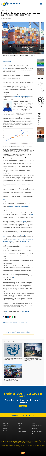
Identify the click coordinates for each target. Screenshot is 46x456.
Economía (10, 322)
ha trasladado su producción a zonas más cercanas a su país (19, 218)
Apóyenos (5, 428)
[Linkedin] (32, 415)
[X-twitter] (23, 415)
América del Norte (35, 426)
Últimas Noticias (24, 322)
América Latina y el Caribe (37, 425)
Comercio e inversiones (10, 325)
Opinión (19, 322)
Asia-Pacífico (35, 428)
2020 (14, 277)
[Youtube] (29, 415)
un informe (22, 104)
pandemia (5, 286)
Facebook (19, 428)
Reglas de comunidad (22, 431)
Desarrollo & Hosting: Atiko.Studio (23, 450)
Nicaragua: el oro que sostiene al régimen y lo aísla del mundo (40, 118)
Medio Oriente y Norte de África (37, 432)
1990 (4, 199)
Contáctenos (5, 426)
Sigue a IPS (20, 423)
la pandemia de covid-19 (16, 67)
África (4, 325)
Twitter (19, 426)
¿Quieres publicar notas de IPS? (8, 430)
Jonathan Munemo (7, 61)
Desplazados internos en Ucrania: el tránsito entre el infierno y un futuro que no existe (33, 359)
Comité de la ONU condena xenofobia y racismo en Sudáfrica (12, 380)
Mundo (31, 325)
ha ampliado (23, 221)
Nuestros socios (6, 425)
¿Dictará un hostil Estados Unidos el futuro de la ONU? (13, 359)
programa (20, 265)
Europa (33, 430)
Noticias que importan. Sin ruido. (23, 395)
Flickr (19, 430)
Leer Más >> (39, 91)
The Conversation (25, 311)
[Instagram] (26, 415)
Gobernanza (15, 322)
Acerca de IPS (5, 423)
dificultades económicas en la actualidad (21, 96)
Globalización (20, 325)
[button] (3, 317)
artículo (6, 311)
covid (16, 325)
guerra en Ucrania (26, 325)
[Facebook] (20, 415)
